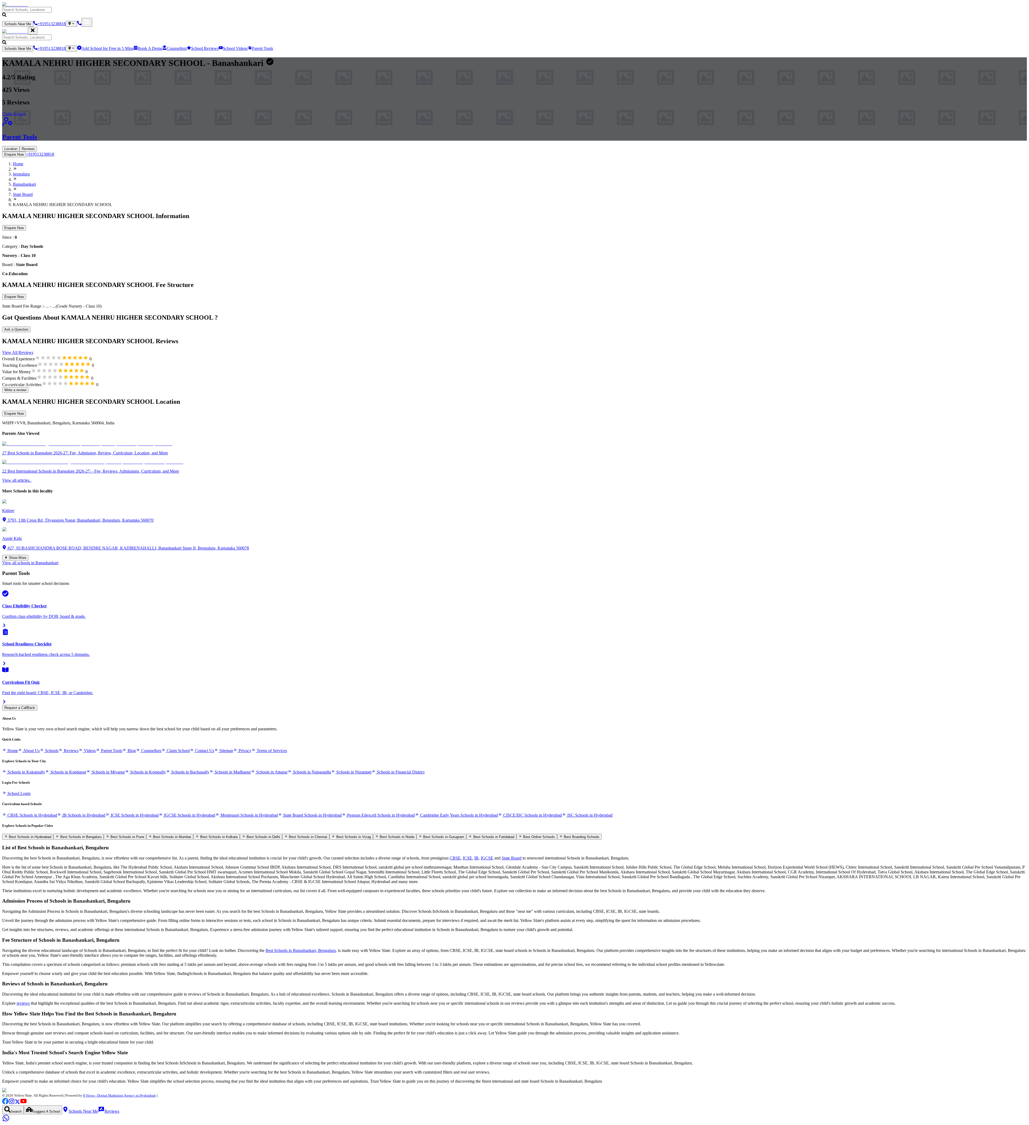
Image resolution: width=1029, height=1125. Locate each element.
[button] (514, 12)
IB (476, 858)
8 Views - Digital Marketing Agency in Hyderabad (119, 1095)
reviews (23, 1003)
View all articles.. (16, 480)
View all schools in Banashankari (30, 562)
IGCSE (487, 858)
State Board (511, 858)
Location (10, 149)
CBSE (455, 858)
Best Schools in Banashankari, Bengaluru (301, 950)
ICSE (467, 858)
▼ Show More (15, 558)
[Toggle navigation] (86, 22)
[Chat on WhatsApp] (6, 1120)
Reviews (28, 149)
